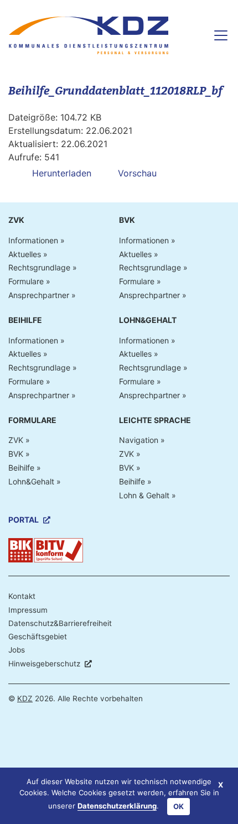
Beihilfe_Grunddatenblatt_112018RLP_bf (115, 90)
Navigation (138, 440)
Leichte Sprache (155, 420)
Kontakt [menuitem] (21, 596)
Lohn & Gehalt (144, 495)
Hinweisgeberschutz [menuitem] (44, 663)
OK (178, 806)
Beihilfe (25, 320)
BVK (127, 220)
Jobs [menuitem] (16, 649)
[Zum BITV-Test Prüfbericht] (45, 549)
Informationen (33, 240)
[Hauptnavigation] (216, 35)
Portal (23, 519)
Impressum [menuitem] (28, 610)
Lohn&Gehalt (148, 320)
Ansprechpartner (38, 295)
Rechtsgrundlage (39, 267)
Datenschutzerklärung (117, 805)
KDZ (25, 698)
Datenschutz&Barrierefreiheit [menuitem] (60, 623)
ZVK (16, 220)
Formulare (26, 281)
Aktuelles (24, 254)
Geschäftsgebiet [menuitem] (37, 636)
